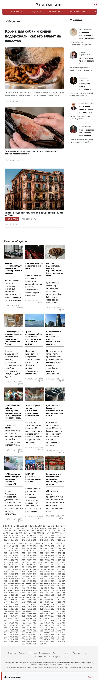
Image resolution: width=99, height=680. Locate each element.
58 (18, 530)
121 (16, 537)
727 (5, 623)
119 (9, 537)
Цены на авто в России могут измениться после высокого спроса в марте (54, 410)
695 (12, 618)
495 (27, 590)
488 (63, 588)
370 (5, 574)
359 (27, 572)
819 (30, 634)
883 (34, 644)
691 (59, 616)
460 (23, 585)
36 (23, 528)
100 (64, 533)
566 (38, 599)
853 (30, 639)
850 (20, 639)
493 (20, 590)
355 (12, 572)
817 (23, 634)
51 (61, 528)
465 (41, 585)
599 (34, 604)
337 (9, 569)
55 (10, 530)
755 (45, 625)
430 (38, 581)
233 (63, 553)
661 (12, 613)
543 (16, 597)
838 (38, 637)
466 (45, 585)
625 (5, 609)
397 (41, 576)
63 (31, 530)
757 (52, 625)
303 (9, 565)
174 (34, 546)
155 (17, 544)
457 (12, 585)
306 (20, 565)
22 (49, 526)
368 (59, 572)
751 (30, 625)
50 (59, 528)
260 (38, 558)
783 (23, 630)
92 (43, 533)
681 (23, 616)
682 (27, 616)
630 (23, 609)
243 (38, 555)
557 (5, 599)
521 (59, 592)
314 (48, 565)
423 (12, 581)
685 (38, 616)
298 (52, 562)
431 (41, 581)
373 (16, 574)
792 (56, 630)
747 (16, 625)
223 (27, 553)
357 (20, 572)
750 (27, 625)
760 (63, 625)
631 (27, 609)
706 (52, 618)
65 (36, 530)
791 (52, 630)
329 (41, 567)
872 (38, 641)
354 (9, 572)
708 (59, 618)
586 (48, 602)
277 (38, 560)
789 (45, 630)
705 (48, 618)
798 (16, 632)
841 (48, 637)
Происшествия (77, 11)
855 (38, 639)
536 (52, 595)
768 (30, 627)
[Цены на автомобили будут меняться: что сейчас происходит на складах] (13, 252)
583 (38, 602)
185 (12, 548)
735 (34, 623)
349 (52, 569)
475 (16, 588)
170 (20, 546)
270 (12, 560)
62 (28, 530)
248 (56, 555)
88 (33, 533)
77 (4, 533)
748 (20, 625)
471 (63, 585)
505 (63, 590)
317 (59, 565)
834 (23, 637)
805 (41, 632)
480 (34, 588)
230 (52, 553)
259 (34, 558)
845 (63, 637)
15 (31, 526)
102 (9, 535)
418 (56, 579)
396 (38, 576)
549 (38, 597)
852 (27, 639)
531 (34, 595)
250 (63, 555)
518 (48, 592)
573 (63, 599)
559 (12, 599)
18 (39, 526)
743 (63, 623)
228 (45, 553)
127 (38, 537)
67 (41, 530)
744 (5, 625)
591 (5, 604)
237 (16, 555)
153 (9, 544)
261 (41, 558)
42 (38, 528)
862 (63, 639)
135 (5, 540)
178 (48, 546)
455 (5, 585)
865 (12, 641)
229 (48, 553)
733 (27, 623)
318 (63, 565)
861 (59, 639)
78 (7, 533)
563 (27, 599)
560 (16, 599)
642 (5, 611)
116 (59, 535)
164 (58, 544)
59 (20, 530)
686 (41, 616)
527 (20, 595)
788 (41, 630)
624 (63, 606)
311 (38, 565)
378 (34, 574)
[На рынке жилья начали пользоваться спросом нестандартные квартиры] (55, 320)
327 (34, 567)
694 (9, 618)
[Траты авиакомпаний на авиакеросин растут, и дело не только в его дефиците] (34, 320)
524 (9, 595)
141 (27, 540)
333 (56, 567)
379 (38, 574)
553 (52, 597)
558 (9, 599)
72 (54, 530)
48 (54, 528)
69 (46, 530)
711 (9, 620)
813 (9, 634)
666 (30, 613)
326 (30, 567)
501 (48, 590)
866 (16, 641)
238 (20, 555)
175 (38, 546)
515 (38, 592)
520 (56, 592)
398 (45, 576)
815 (16, 634)
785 (30, 630)
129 (45, 537)
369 (63, 572)
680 (20, 616)
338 (12, 569)
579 (23, 602)
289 (20, 562)
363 (41, 572)
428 (30, 581)
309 (30, 565)
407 (16, 579)
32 (12, 528)
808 (52, 632)
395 (34, 576)
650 (34, 611)
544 (20, 597)
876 (52, 641)
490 (9, 590)
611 (16, 606)
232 (59, 553)
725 (59, 620)
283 (59, 560)
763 (12, 627)
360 (30, 572)
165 (62, 544)
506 (5, 592)
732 (23, 623)
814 (12, 634)
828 (63, 634)
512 (27, 592)
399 (48, 576)
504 (59, 590)
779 (9, 630)
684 (34, 616)
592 (9, 604)
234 (5, 555)
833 (20, 637)
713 (16, 620)
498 (38, 590)
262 (45, 558)
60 (23, 530)
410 (27, 579)
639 (56, 609)
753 (38, 625)
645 (16, 611)
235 (9, 555)
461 (27, 585)
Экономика (55, 11)
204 (20, 551)
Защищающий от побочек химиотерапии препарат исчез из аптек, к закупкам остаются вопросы (13, 411)
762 (9, 627)
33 (15, 528)
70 (49, 530)
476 (20, 588)
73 (56, 530)
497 (34, 590)
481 (38, 588)
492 (16, 590)
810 (59, 632)
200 (5, 551)
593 (12, 604)
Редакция (38, 656)
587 (52, 602)
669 (41, 613)
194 (45, 548)
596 (23, 604)
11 (21, 526)
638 (52, 609)
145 (41, 540)
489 (5, 590)
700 (30, 618)
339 (16, 569)
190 (30, 548)
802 (30, 632)
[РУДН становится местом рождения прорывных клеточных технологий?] (13, 463)
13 (26, 526)
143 (34, 540)
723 (52, 620)
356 (16, 572)
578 (20, 602)
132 (56, 537)
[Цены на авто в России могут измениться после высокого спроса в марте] (55, 394)
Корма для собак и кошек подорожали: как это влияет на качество (33, 36)
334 (59, 567)
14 (28, 526)
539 (63, 595)
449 (45, 583)
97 (56, 533)
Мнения (76, 20)
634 (38, 609)
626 (9, 609)
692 (63, 616)
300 (59, 562)
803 (34, 632)
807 (48, 632)
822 (41, 634)
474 (12, 588)
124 (27, 537)
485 (52, 588)
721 (45, 620)
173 (30, 546)
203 (16, 551)
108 (30, 535)
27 (62, 526)
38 (28, 528)
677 (9, 616)
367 (56, 572)
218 (9, 553)
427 (27, 581)
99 (61, 533)
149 (56, 540)
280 (48, 560)
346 (41, 569)
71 (51, 530)
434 (52, 581)
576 (12, 602)
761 (5, 627)
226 (38, 553)
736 (38, 623)
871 (34, 641)
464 (38, 585)
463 (34, 585)
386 (63, 574)
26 (59, 526)
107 (27, 535)
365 (48, 572)
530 (30, 595)
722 (48, 620)
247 (52, 555)
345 (38, 569)
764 (16, 627)
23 (52, 526)
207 (30, 551)
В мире (55, 653)
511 (23, 592)
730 (16, 623)
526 (16, 595)
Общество (35, 11)
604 (52, 604)
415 (45, 579)
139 (20, 540)
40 (33, 528)
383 (52, 574)
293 (34, 562)
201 (9, 551)
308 (27, 565)
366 (52, 572)
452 (56, 583)
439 (9, 583)
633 (34, 609)
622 (56, 606)
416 (48, 579)
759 (59, 625)
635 (41, 609)
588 (56, 602)
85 (25, 533)
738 (45, 623)
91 (40, 533)
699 (27, 618)
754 (41, 625)
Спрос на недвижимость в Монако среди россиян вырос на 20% (34, 214)
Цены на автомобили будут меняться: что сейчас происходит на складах (13, 268)
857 (45, 639)
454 (63, 583)
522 (63, 592)
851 (23, 639)
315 (52, 565)
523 (5, 595)
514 (34, 592)
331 (48, 567)
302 (5, 565)
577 (16, 602)
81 (15, 533)
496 (30, 590)
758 (56, 625)
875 (48, 641)
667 (34, 613)
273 (23, 560)
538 (59, 595)
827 (59, 634)
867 (20, 641)
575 (9, 602)
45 (46, 528)
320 (9, 567)
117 (63, 535)
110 (38, 535)
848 (12, 639)
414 (41, 579)
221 (20, 553)
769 (34, 627)
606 (59, 604)
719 (38, 620)
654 (48, 611)
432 (45, 581)
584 (41, 602)
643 (9, 611)
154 (13, 544)
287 (12, 562)
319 (5, 567)
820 (34, 634)
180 (56, 546)
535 (48, 595)
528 (23, 595)
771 (41, 627)
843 (56, 637)
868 (23, 641)
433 (48, 581)
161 (38, 544)
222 (23, 553)
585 (45, 602)
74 (59, 530)
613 (23, 606)
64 (33, 530)
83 (20, 533)
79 (9, 533)
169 (16, 546)
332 (52, 567)
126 (34, 537)
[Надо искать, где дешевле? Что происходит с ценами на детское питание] (55, 463)
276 (34, 560)
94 (48, 533)
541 (9, 597)
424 (16, 581)
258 (30, 558)
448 (41, 583)
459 (20, 585)
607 (63, 604)
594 (16, 604)
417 (52, 579)
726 (63, 620)
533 (41, 595)
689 (52, 616)
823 (45, 634)
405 (9, 579)
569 (48, 599)
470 (59, 585)
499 (41, 590)
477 (23, 588)
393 (27, 576)
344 (34, 569)
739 (48, 623)
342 (27, 569)
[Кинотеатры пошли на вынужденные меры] (34, 252)
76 (64, 530)
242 (34, 555)
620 (48, 606)
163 (55, 544)
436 (59, 581)
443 (23, 583)
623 (59, 606)
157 (24, 544)
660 (9, 613)
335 (63, 567)
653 (45, 611)
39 (31, 528)
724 (56, 620)
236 (12, 555)
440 (12, 583)
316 (56, 565)
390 (16, 576)
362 (38, 572)
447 (38, 583)
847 (9, 639)
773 (48, 627)
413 (38, 579)
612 (20, 606)
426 (23, 581)
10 (18, 526)
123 (23, 537)
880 (23, 644)
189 (27, 548)
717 (30, 620)
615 (30, 606)
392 (23, 576)
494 (23, 590)
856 (41, 639)
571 (56, 599)
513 (30, 592)
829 (5, 637)
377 (30, 574)
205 (23, 551)
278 (41, 560)
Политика (16, 11)
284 (63, 560)
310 (34, 565)
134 (63, 537)
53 (5, 530)
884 (38, 644)
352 (63, 569)
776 (59, 627)
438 (5, 583)
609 (9, 606)
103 (12, 535)
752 (34, 625)
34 (18, 528)
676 (5, 616)
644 (12, 611)
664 (23, 613)
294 (38, 562)
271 (16, 560)
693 (5, 618)
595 (20, 604)
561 (20, 599)
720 (41, 620)
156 (20, 544)
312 (41, 565)
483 (45, 588)
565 (34, 599)
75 (61, 530)
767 (27, 627)
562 (23, 599)
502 (52, 590)
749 (23, 625)
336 (5, 569)
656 (56, 611)
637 (48, 609)
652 (41, 611)
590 (63, 602)
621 (52, 606)
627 (12, 609)
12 (23, 526)
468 (52, 585)
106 (23, 535)
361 (34, 572)
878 (59, 641)
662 (16, 613)
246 (48, 555)
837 (34, 637)
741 (56, 623)
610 (12, 606)
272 (20, 560)
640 (59, 609)
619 (45, 606)
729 (12, 623)
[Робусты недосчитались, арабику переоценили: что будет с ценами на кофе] (55, 252)
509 (16, 592)
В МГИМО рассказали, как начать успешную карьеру (33, 478)
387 (5, 576)
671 (48, 613)
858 (48, 639)
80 (12, 533)
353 (5, 572)
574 (5, 602)
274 (27, 560)
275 (30, 560)
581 (30, 602)
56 (12, 530)
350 (56, 569)
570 (52, 599)
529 (27, 595)
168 (12, 546)
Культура (76, 653)
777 (63, 627)
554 (56, 597)
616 (34, 606)
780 (12, 630)
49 (56, 528)
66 (38, 530)
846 (5, 639)
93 (45, 533)
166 (5, 546)
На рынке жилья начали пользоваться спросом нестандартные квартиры (53, 337)
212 (48, 551)
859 (52, 639)
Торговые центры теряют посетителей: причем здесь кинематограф (33, 410)
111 (41, 535)
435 (56, 581)
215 (59, 551)
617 (38, 606)
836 (30, 637)
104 (16, 535)
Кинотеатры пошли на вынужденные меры (34, 265)
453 (59, 583)
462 (30, 585)
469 (56, 585)
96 (53, 533)
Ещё (89, 677)
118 (5, 537)
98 (58, 533)
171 (23, 546)
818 (27, 634)
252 (9, 558)
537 (56, 595)
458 (16, 585)
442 (20, 583)
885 (41, 644)
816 (20, 634)
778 (5, 630)
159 (31, 544)
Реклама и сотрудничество (54, 656)
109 (34, 535)
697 (20, 618)
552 (48, 597)
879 (63, 641)
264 (52, 558)
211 (45, 551)
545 (23, 597)
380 (41, 574)
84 (22, 533)
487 (59, 588)
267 (63, 558)
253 (12, 558)
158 (28, 544)
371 (9, 574)
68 (43, 530)
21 (47, 526)
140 (23, 540)
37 (25, 528)
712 (12, 620)
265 (56, 558)
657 (59, 611)
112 (45, 535)
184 (9, 548)
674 (59, 613)
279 (45, 560)
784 (27, 630)
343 (30, 569)
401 (56, 576)
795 (5, 632)
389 (12, 576)
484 (48, 588)
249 (59, 555)
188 (23, 548)
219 (12, 553)
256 (23, 558)
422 (9, 581)
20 (44, 526)
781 (16, 630)
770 (38, 627)
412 (34, 579)
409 (23, 579)
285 (5, 562)
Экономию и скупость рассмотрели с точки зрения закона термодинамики (31, 152)
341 (23, 569)
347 (45, 569)
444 (27, 583)
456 (9, 585)
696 (16, 618)
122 (20, 537)
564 (30, 599)
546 (27, 597)
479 (30, 588)
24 (54, 526)
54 (7, 530)
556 (63, 597)
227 (41, 553)
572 (59, 599)
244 (41, 555)
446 (34, 583)
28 (65, 526)
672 (52, 613)
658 (63, 611)
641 (63, 609)
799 (20, 632)
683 (30, 616)
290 (23, 562)
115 (56, 535)
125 (30, 537)
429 (34, 581)
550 (41, 597)
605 (56, 604)
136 (9, 540)
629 (20, 609)
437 (63, 581)
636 (45, 609)
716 (27, 620)
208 (34, 551)
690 (56, 616)
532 (38, 595)
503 (56, 590)
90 (38, 533)
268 (5, 560)
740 (52, 623)
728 (9, 623)
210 (41, 551)
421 (5, 581)
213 (52, 551)
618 (41, 606)
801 (27, 632)
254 (16, 558)
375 (23, 574)
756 (48, 625)
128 (41, 537)
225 (34, 553)
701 (34, 618)
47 (51, 528)
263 (48, 558)
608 (5, 606)
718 (34, 620)
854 (34, 639)
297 (48, 562)
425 (20, 581)
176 (41, 546)
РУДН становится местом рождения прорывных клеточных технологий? (13, 479)
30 (7, 528)
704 (45, 618)
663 (20, 613)
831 (12, 637)
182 (63, 546)
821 (38, 634)
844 (59, 637)
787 (38, 630)
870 (30, 641)
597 (27, 604)
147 (48, 540)
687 (45, 616)
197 (56, 548)
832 (16, 637)
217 (5, 553)
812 (5, 634)
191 (34, 548)
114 (52, 535)
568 (45, 599)
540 (5, 597)
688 (48, 616)
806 (45, 632)
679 (16, 616)
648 (27, 611)
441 (16, 583)
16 (34, 526)
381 (45, 574)
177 (45, 546)
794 (63, 630)
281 (52, 560)
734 (30, 623)
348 (48, 569)
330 (45, 567)
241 (30, 555)
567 (41, 599)
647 (23, 611)
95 (51, 533)
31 (10, 528)
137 (12, 540)
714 (20, 620)
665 (27, 613)
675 (63, 613)
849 (16, 639)
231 (56, 553)
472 (5, 588)
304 (12, 565)
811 (63, 632)
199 (63, 548)
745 (9, 625)
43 (41, 528)
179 (52, 546)
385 (59, 574)
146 (45, 540)
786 (34, 630)
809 (56, 632)
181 (59, 546)
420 (63, 579)
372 (12, 574)
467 (48, 585)
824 (48, 634)
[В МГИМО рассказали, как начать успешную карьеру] (34, 463)
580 (27, 602)
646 (20, 611)
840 (45, 637)
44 (43, 528)
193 (41, 548)
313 (45, 565)
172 (27, 546)
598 (30, 604)
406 (12, 579)
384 (56, 574)
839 (41, 637)
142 (30, 540)
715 (23, 620)
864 (9, 641)
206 (27, 551)
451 (52, 583)
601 (41, 604)
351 (59, 569)
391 (20, 576)
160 (35, 544)
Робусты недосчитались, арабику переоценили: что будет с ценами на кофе (54, 269)
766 (23, 627)
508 (12, 592)
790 (48, 630)
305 (16, 565)
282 (56, 560)
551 (45, 597)
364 (45, 572)
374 (20, 574)
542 (12, 597)
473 (9, 588)
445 (30, 583)
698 (23, 618)
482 (41, 588)
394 (30, 576)
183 (5, 548)
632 (30, 609)
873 (41, 641)
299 (56, 562)
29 (5, 528)
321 (12, 567)
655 (52, 611)
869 (27, 641)
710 (5, 620)
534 (45, 595)
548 (34, 597)
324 (23, 567)
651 (38, 611)
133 (59, 537)
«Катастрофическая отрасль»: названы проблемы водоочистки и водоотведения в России (14, 337)
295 (41, 562)
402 (59, 576)
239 (23, 555)
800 (23, 632)
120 (12, 537)
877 (56, 641)
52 (64, 528)
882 (30, 644)
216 (63, 551)
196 (52, 548)
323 (20, 567)
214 (56, 551)
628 (16, 609)
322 (16, 567)
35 (20, 528)
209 (38, 551)
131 (52, 537)
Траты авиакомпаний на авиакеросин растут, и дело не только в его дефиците (33, 337)
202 (12, 551)
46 (49, 528)
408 (20, 579)
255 (20, 558)
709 (63, 618)
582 (34, 602)
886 (45, 644)
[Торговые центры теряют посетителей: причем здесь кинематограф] (34, 394)
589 (59, 602)
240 (27, 555)
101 (5, 535)
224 (30, 553)
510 (20, 592)
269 (9, 560)
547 (30, 597)
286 (9, 562)
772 (45, 627)
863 (5, 641)
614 (27, 606)
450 (48, 583)
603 (48, 604)
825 (52, 634)
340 (20, 569)
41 (36, 528)
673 (56, 613)
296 (45, 562)
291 (27, 562)
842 (52, 637)
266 (59, 558)
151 (63, 540)
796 (9, 632)
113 (48, 535)
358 (23, 572)
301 (63, 562)
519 (52, 592)
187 (20, 548)
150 (59, 540)
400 (52, 576)
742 (59, 623)
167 (9, 546)
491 (12, 590)
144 (38, 540)
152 (6, 544)
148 (52, 540)
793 (59, 630)
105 (20, 535)
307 (23, 565)
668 (38, 613)
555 (59, 597)
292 (30, 562)
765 (20, 627)
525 (12, 595)
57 (15, 530)
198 (59, 548)
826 (56, 634)
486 (56, 588)
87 (30, 533)
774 (52, 627)
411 (30, 579)
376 (27, 574)
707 (56, 618)
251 (5, 558)
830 (9, 637)
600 (38, 604)
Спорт (87, 653)
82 (17, 533)
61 (25, 530)
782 (20, 630)
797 (12, 632)
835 (27, 637)
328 (38, 567)
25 (57, 526)
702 (38, 618)
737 (41, 623)
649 (30, 611)
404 (5, 579)
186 (16, 548)
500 (45, 590)
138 (16, 540)
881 (27, 644)
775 (56, 627)
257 (27, 558)
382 (48, 574)
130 (48, 537)
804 (38, 632)
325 (27, 567)
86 (27, 533)
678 (12, 616)
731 (20, 623)
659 (5, 613)
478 (27, 588)
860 (56, 639)
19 (41, 526)
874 (45, 641)
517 (45, 592)
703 (41, 618)
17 (36, 526)
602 (45, 604)
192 (38, 548)
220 (16, 553)
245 (45, 555)
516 (41, 592)
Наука (66, 653)
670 (45, 613)
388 (9, 576)
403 (63, 576)
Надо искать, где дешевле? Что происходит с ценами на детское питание (55, 479)
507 (9, 592)
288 (16, 562)
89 (35, 533)
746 (12, 625)
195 (48, 548)
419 (59, 579)
